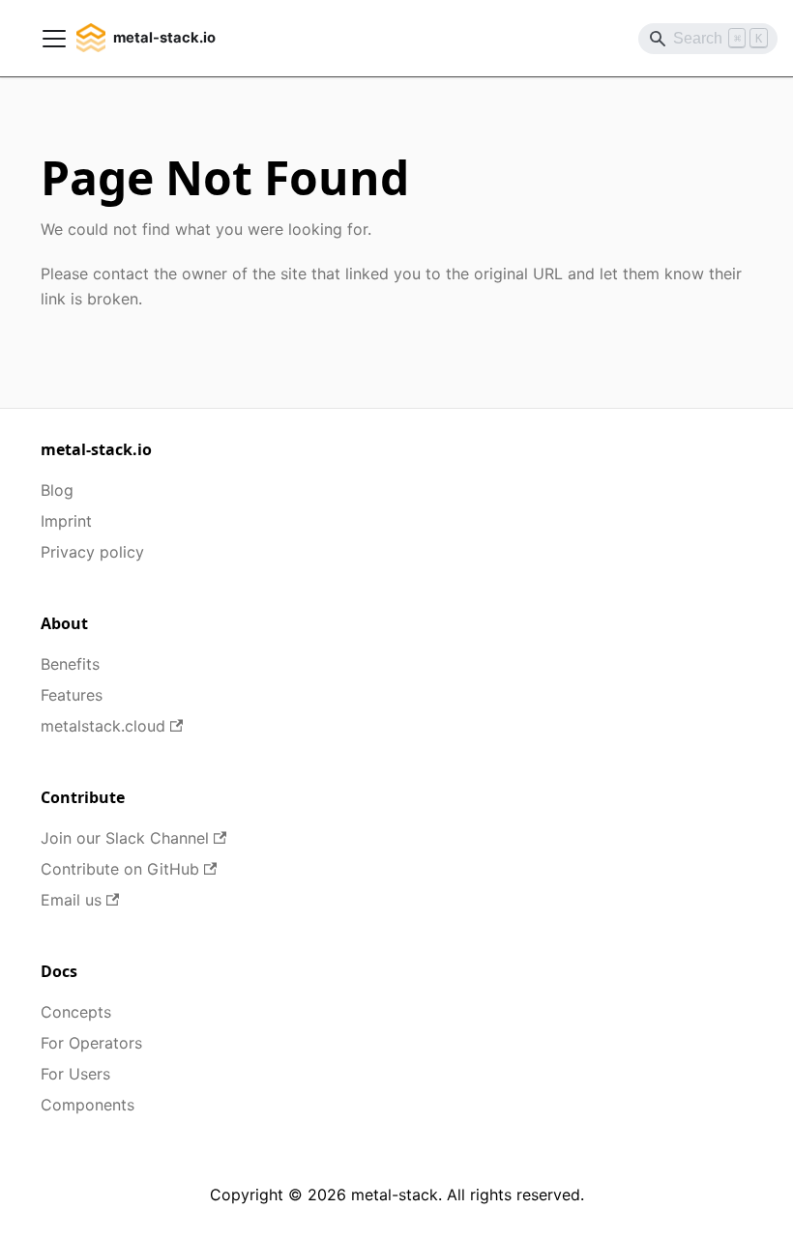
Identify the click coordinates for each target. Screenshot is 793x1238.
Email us (71, 899)
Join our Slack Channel (125, 838)
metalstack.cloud (103, 725)
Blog (57, 490)
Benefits (70, 664)
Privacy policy (92, 551)
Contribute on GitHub (120, 868)
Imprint (66, 521)
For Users (75, 1073)
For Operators (91, 1042)
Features (72, 695)
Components (87, 1104)
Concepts (76, 1012)
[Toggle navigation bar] (54, 38)
